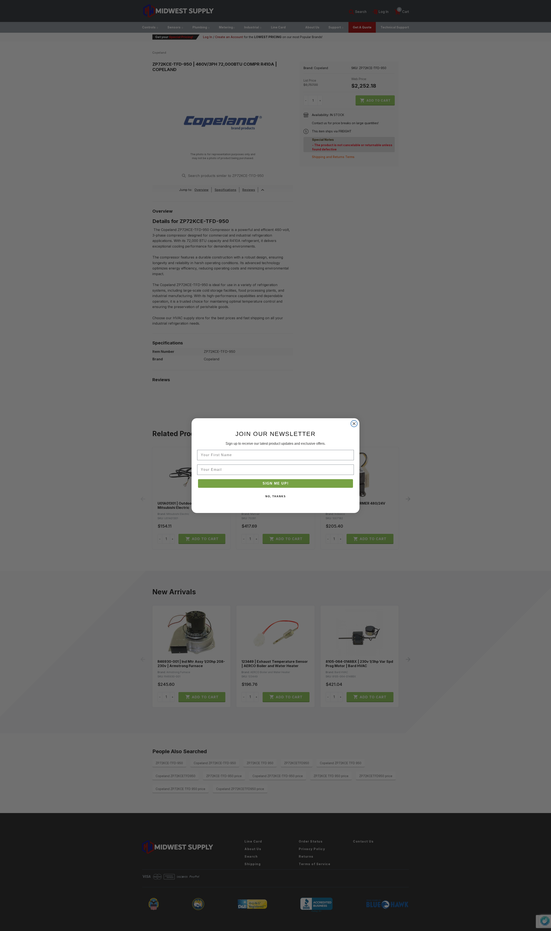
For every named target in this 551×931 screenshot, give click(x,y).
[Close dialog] (354, 423)
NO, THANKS (275, 496)
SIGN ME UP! (276, 483)
